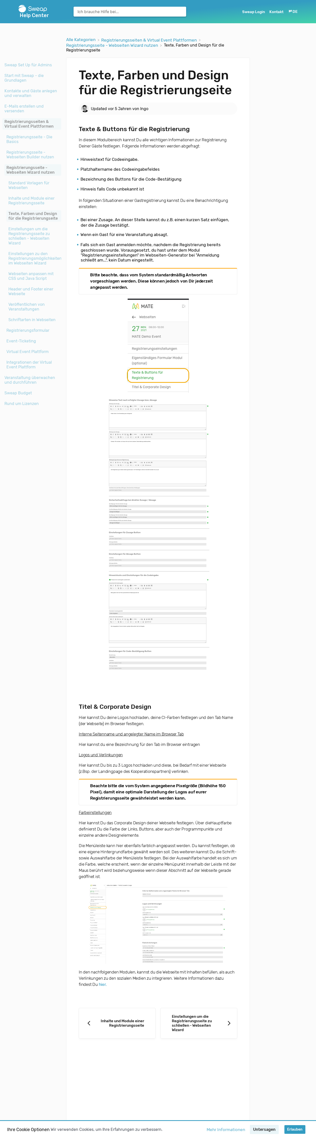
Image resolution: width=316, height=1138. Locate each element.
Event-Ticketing (21, 341)
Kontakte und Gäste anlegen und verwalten (30, 93)
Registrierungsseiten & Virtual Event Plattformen (29, 124)
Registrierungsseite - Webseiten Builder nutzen (30, 154)
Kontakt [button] (276, 12)
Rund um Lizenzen (21, 403)
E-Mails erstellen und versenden (24, 108)
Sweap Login (254, 12)
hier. (103, 984)
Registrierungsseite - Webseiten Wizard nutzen (30, 170)
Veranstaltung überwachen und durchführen (29, 380)
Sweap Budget (18, 393)
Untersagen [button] (264, 1129)
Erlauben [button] (294, 1129)
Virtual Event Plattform (27, 351)
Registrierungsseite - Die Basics (29, 139)
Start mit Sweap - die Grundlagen (24, 78)
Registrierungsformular (27, 330)
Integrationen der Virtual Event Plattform (29, 364)
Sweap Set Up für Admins (28, 65)
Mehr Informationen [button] (226, 1129)
